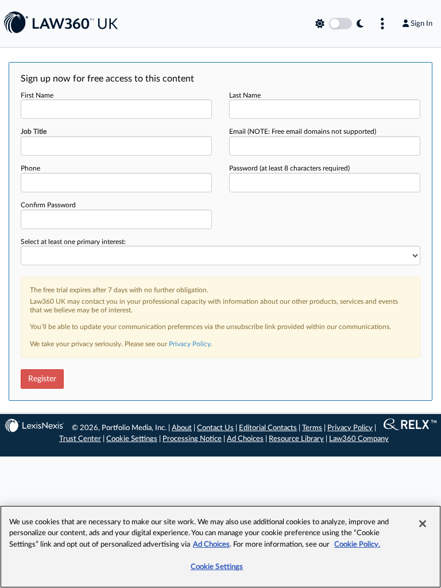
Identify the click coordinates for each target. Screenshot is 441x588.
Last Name (245, 95)
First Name (37, 95)
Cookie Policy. (357, 544)
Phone (30, 168)
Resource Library (296, 439)
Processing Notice (192, 439)
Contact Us (215, 428)
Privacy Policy (190, 344)
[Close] (422, 523)
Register (42, 379)
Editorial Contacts (268, 428)
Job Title (34, 131)
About (182, 428)
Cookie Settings (131, 439)
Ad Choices (245, 439)
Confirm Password (48, 205)
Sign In (421, 23)
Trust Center (80, 439)
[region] (220, 546)
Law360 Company (359, 439)
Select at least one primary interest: (73, 241)
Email (302, 131)
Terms (312, 428)
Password (289, 168)
